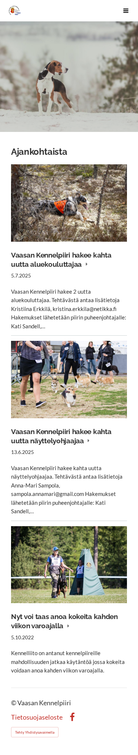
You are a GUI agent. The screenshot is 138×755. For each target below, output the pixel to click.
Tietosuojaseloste (37, 717)
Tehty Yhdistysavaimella (34, 732)
